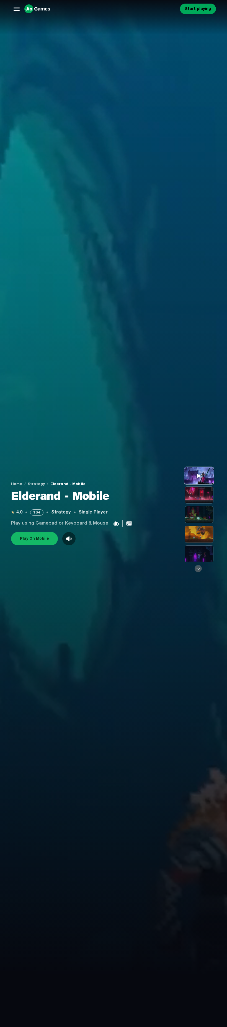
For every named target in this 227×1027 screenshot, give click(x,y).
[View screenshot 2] (199, 514)
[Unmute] (69, 538)
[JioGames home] (101, 8)
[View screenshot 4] (199, 553)
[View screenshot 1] (199, 495)
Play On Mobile (34, 539)
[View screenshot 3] (199, 534)
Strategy (36, 484)
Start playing (198, 9)
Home (16, 484)
